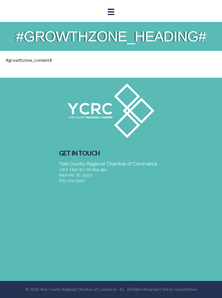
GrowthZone (186, 289)
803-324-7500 (72, 180)
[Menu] (111, 11)
